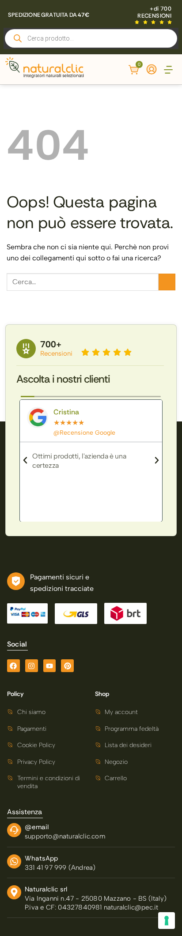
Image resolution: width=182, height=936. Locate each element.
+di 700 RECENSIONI (154, 12)
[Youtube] (49, 665)
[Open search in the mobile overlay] (91, 38)
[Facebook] (13, 665)
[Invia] (167, 282)
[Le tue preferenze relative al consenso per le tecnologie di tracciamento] (166, 920)
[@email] (14, 830)
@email (37, 827)
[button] (168, 70)
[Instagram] (31, 665)
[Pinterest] (67, 665)
